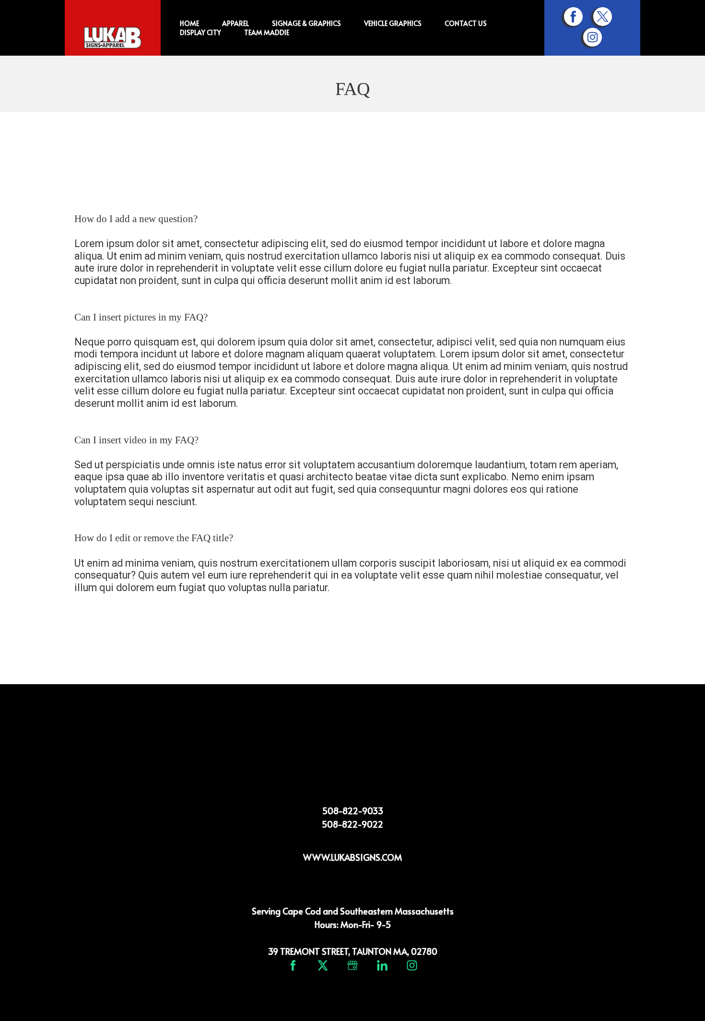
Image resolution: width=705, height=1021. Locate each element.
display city (200, 32)
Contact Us (466, 23)
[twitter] (602, 16)
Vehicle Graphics (393, 23)
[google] (352, 965)
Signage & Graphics (306, 23)
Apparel (235, 23)
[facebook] (573, 16)
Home (189, 23)
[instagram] (592, 37)
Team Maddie (266, 32)
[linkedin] (382, 965)
